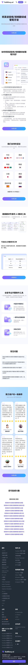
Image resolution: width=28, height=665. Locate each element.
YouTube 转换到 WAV (7, 638)
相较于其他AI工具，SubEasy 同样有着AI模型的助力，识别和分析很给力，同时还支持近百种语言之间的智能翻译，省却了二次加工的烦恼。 (7, 411)
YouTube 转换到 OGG (7, 647)
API (2, 605)
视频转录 (4, 564)
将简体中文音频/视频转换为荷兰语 (14, 513)
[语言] (16, 2)
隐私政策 (20, 658)
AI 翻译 (3, 577)
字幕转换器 (18, 555)
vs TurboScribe (19, 612)
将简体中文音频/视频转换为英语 (14, 503)
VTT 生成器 (18, 562)
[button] (16, 2)
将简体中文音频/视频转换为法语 (14, 508)
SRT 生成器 (18, 565)
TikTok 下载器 (18, 575)
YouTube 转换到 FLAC (7, 643)
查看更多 (14, 277)
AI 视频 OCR (5, 557)
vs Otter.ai (17, 614)
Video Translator (6, 582)
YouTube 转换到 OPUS (7, 645)
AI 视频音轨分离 (6, 598)
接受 (14, 661)
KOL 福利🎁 (5, 619)
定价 (3, 612)
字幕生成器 (4, 555)
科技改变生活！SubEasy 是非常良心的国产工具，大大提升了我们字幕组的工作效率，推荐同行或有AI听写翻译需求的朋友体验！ (20, 444)
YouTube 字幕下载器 (20, 551)
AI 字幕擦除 (4, 593)
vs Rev (16, 617)
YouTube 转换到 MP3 (7, 633)
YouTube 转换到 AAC (7, 640)
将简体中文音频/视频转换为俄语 (14, 518)
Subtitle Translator (6, 586)
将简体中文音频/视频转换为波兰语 (14, 524)
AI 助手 (3, 600)
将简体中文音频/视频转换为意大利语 (14, 521)
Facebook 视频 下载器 (20, 579)
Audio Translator (6, 584)
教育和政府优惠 (5, 624)
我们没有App (18, 636)
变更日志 (4, 617)
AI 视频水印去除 (6, 596)
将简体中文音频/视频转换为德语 (14, 511)
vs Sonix (17, 619)
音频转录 (4, 562)
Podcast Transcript (19, 558)
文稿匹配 (4, 560)
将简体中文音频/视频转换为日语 (14, 526)
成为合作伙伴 (5, 621)
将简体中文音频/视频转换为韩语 (14, 534)
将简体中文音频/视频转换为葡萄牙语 (14, 516)
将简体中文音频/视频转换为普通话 (14, 529)
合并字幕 (17, 560)
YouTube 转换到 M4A (7, 636)
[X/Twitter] (15, 644)
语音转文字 (4, 553)
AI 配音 (3, 579)
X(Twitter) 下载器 (19, 577)
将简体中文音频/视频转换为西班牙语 (14, 505)
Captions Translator (7, 589)
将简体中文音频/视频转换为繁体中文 (14, 532)
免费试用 (21, 2)
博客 (3, 614)
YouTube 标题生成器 (20, 553)
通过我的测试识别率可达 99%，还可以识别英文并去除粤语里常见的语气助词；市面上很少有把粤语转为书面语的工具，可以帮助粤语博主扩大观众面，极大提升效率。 (7, 446)
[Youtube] (18, 644)
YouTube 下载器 (19, 572)
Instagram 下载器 (19, 582)
